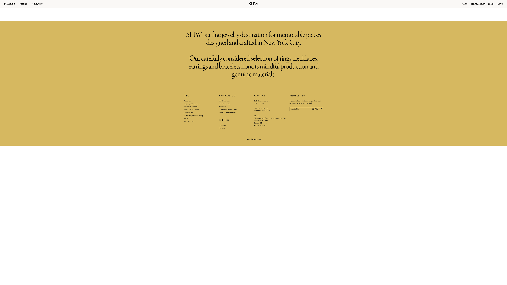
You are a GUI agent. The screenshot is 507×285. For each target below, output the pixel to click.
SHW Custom (224, 101)
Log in (491, 4)
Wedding (23, 4)
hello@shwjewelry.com (262, 101)
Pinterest (222, 128)
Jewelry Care (188, 112)
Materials (222, 107)
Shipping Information (191, 104)
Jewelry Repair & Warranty (193, 115)
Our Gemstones (224, 104)
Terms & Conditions (191, 109)
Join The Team (189, 121)
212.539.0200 (259, 103)
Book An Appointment (227, 112)
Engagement (9, 4)
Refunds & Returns (191, 107)
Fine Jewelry (37, 4)
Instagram (222, 125)
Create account (478, 4)
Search (465, 4)
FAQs (186, 118)
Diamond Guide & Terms (228, 109)
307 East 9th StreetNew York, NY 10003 (262, 109)
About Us (187, 101)
